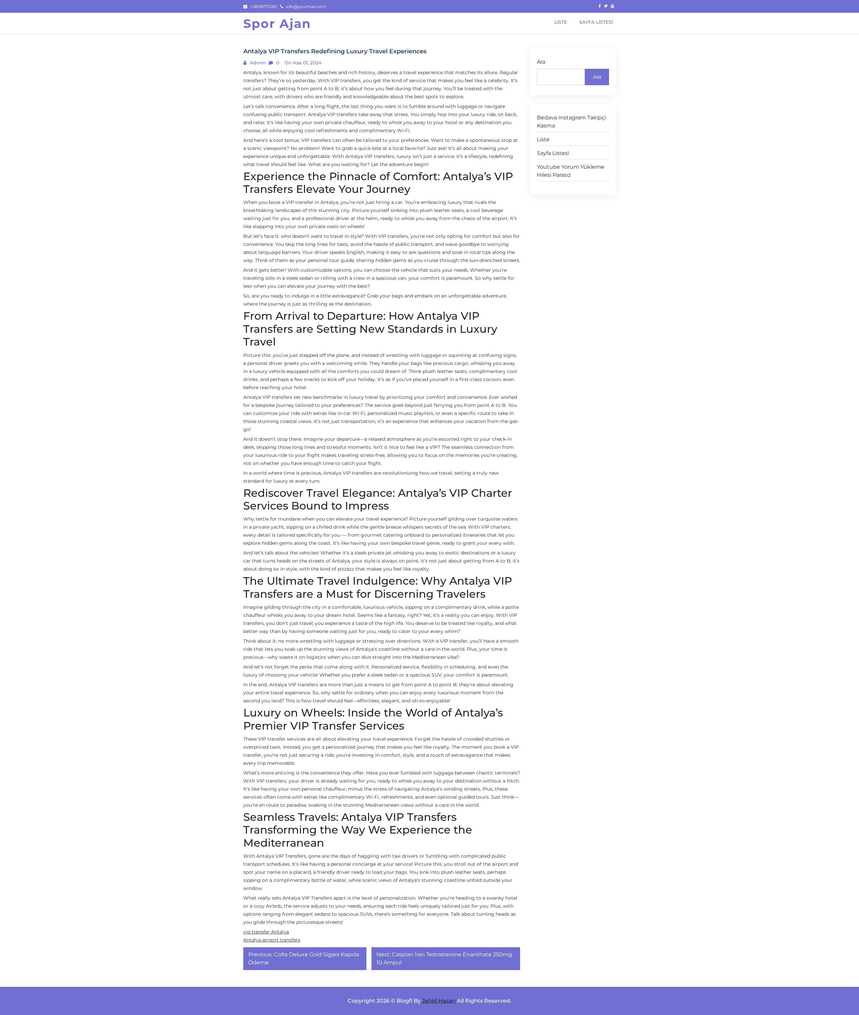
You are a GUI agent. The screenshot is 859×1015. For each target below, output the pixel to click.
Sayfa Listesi (553, 153)
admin (257, 63)
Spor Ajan (277, 23)
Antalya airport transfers (271, 940)
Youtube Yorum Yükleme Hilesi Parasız (570, 171)
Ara (541, 62)
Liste (543, 139)
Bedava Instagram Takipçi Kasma (571, 121)
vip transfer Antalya (266, 932)
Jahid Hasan (439, 1001)
